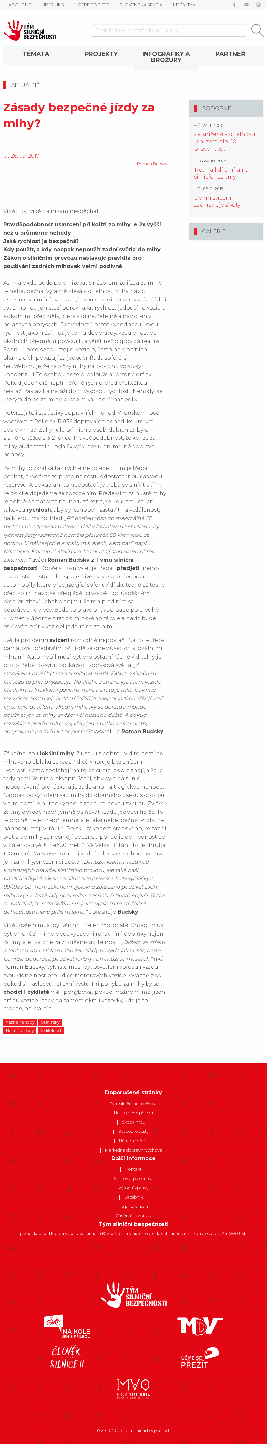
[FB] (234, 4)
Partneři (231, 54)
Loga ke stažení (134, 1206)
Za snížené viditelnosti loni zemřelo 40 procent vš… (224, 141)
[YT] (246, 4)
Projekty (101, 54)
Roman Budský (152, 163)
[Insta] (258, 4)
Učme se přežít (133, 1140)
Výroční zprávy (133, 1188)
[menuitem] (35, 58)
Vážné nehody (20, 1022)
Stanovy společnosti (133, 1178)
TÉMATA (36, 54)
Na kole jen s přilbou (133, 1112)
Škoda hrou (133, 1122)
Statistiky (50, 1022)
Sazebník (133, 1197)
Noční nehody (20, 1030)
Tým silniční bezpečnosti (133, 1103)
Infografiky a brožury (166, 56)
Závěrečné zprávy (134, 1215)
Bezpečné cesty (133, 1131)
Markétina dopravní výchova (133, 1150)
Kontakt (133, 1169)
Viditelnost (51, 1030)
